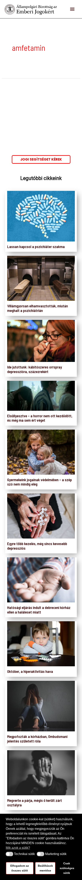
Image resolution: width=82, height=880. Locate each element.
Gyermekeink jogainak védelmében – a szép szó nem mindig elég (39, 482)
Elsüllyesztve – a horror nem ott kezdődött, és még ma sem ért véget (39, 418)
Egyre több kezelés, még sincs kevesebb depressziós (37, 545)
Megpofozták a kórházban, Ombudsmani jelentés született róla (37, 738)
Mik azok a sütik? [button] (18, 847)
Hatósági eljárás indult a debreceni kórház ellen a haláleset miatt (38, 609)
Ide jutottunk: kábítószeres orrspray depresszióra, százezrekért (34, 369)
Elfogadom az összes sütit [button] (19, 868)
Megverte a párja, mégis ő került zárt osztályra (34, 802)
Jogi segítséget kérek (41, 159)
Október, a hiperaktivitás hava (30, 671)
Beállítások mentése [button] (45, 868)
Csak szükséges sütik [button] (67, 868)
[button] (9, 854)
